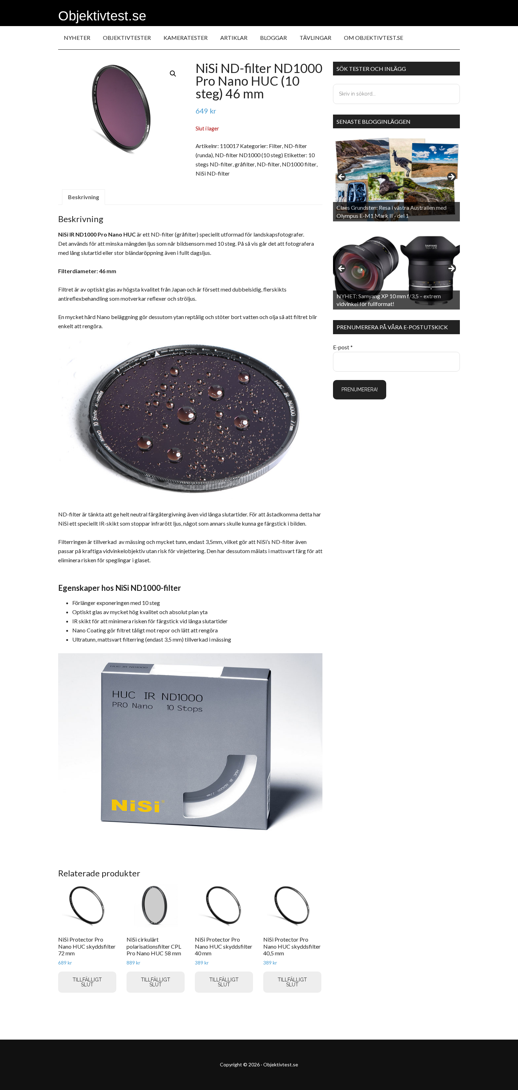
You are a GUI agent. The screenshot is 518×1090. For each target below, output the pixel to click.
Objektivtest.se (102, 15)
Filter (275, 145)
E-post (343, 347)
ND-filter (268, 164)
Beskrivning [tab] (83, 197)
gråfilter (245, 164)
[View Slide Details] (396, 179)
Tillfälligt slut (87, 982)
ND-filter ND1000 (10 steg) (249, 155)
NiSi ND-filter (213, 173)
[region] (396, 179)
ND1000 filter (299, 164)
